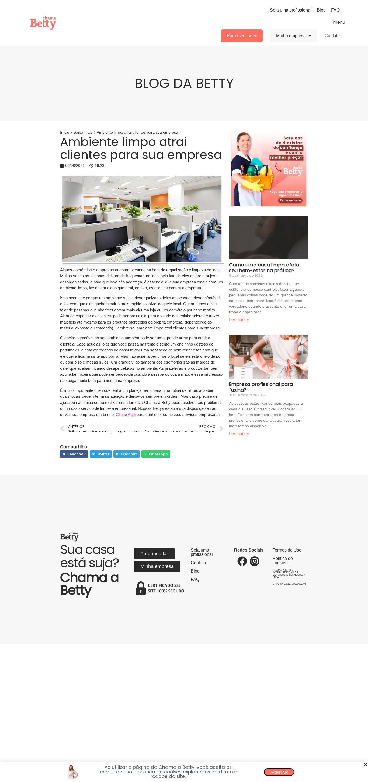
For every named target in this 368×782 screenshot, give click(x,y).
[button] (365, 764)
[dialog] (184, 391)
